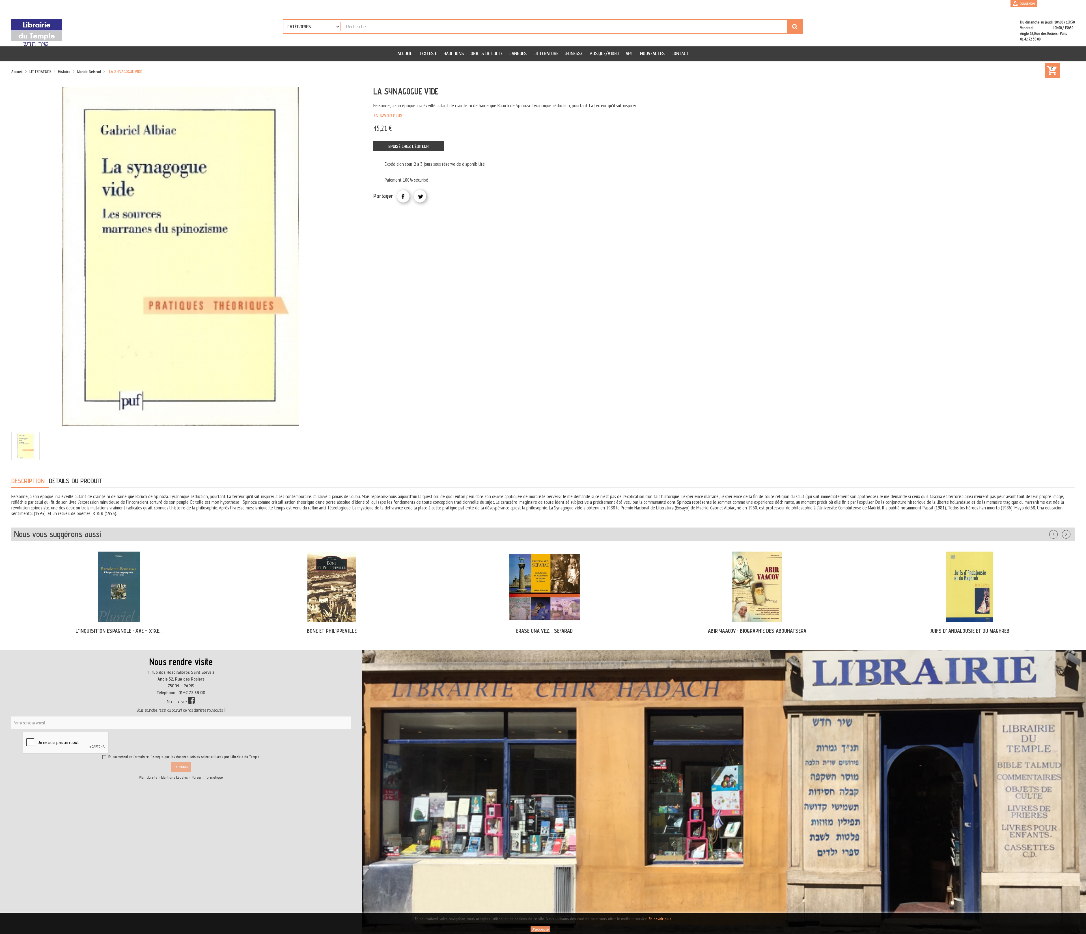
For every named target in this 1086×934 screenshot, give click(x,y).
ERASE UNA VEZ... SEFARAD (331, 631)
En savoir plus (388, 115)
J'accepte (540, 929)
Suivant (1070, 533)
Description (28, 481)
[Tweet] (420, 196)
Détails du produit (75, 481)
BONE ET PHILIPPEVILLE (119, 631)
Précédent (1059, 533)
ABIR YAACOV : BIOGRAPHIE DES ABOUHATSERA (544, 631)
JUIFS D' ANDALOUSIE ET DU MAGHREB (757, 631)
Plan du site (148, 777)
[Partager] (403, 196)
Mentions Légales (174, 777)
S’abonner (181, 767)
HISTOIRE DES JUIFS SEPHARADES (970, 631)
